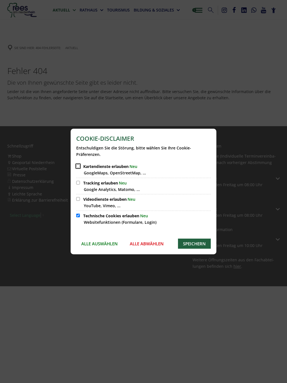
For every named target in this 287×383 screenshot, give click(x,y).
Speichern (194, 243)
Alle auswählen (99, 243)
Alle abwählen (147, 243)
